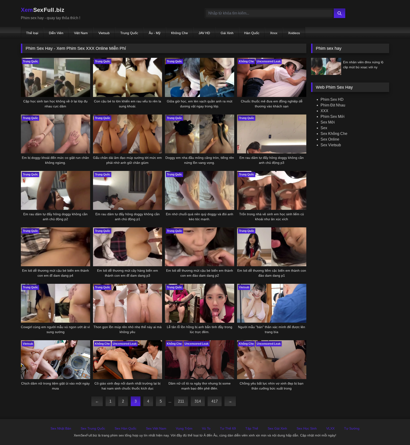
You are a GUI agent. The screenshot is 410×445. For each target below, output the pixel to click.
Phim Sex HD (332, 99)
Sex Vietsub (331, 145)
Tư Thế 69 (228, 428)
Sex (324, 128)
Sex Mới (328, 122)
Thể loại (32, 33)
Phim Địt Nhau (333, 105)
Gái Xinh (227, 33)
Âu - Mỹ (154, 33)
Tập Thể (251, 428)
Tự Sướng (351, 428)
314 (198, 401)
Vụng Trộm (184, 428)
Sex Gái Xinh (277, 428)
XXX (324, 111)
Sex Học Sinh (307, 428)
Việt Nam (81, 33)
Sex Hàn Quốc (125, 428)
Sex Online (330, 139)
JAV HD (204, 33)
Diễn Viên (56, 33)
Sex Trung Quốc (93, 428)
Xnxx (273, 33)
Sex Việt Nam (156, 428)
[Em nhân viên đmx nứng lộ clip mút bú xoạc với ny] (326, 66)
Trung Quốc (129, 33)
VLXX (330, 428)
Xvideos (294, 33)
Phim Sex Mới (333, 117)
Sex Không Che (334, 134)
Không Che (179, 33)
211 (181, 401)
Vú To (206, 428)
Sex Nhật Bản (61, 428)
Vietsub (104, 33)
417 (214, 401)
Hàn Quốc (251, 33)
